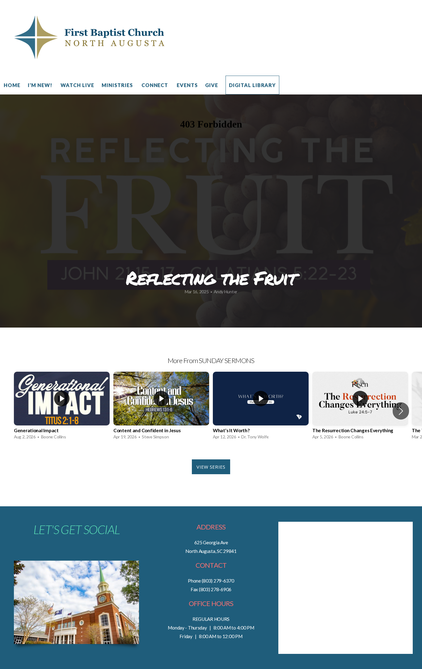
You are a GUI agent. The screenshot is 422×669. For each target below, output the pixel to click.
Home (12, 85)
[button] (401, 411)
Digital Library (252, 85)
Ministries (118, 85)
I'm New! (40, 85)
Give (211, 85)
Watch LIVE (77, 85)
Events (187, 85)
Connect (155, 85)
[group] (62, 407)
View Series (210, 467)
